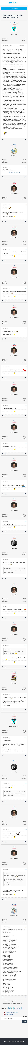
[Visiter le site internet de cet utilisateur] (3, 221)
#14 (25, 645)
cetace (14, 904)
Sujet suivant (14, 1001)
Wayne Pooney (14, 23)
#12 (25, 559)
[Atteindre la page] (23, 1008)
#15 (25, 694)
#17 (25, 783)
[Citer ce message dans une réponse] (25, 139)
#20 (25, 927)
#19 (25, 869)
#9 (25, 443)
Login (11, 8)
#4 (25, 249)
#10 (25, 481)
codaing (14, 715)
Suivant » (19, 1008)
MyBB (22, 1041)
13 (14, 1008)
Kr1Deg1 (14, 672)
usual (14, 144)
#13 (25, 606)
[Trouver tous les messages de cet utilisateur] (3, 139)
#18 (25, 829)
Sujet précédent (7, 1001)
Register (16, 8)
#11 (25, 521)
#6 (25, 328)
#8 (25, 405)
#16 (25, 737)
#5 (25, 288)
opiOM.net (13, 2)
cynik (14, 537)
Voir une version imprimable (11, 1012)
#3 (25, 205)
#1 (25, 45)
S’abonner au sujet (9, 1014)
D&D (13, 1041)
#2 (25, 167)
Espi (14, 182)
